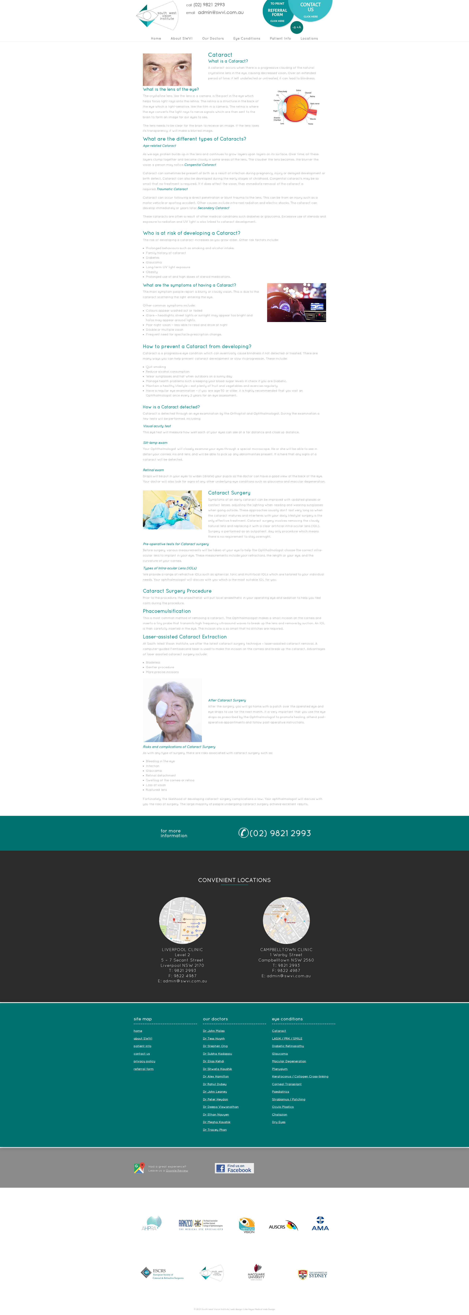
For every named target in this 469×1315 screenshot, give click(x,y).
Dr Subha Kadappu (217, 1053)
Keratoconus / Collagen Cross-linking (300, 1076)
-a (294, 27)
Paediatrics (280, 1091)
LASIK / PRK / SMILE (287, 1038)
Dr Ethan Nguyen (216, 1114)
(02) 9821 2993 (280, 833)
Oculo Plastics (283, 1106)
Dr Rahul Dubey (215, 1084)
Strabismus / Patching (288, 1099)
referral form (144, 1068)
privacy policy (144, 1061)
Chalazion (279, 1114)
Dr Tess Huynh (214, 1038)
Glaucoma (280, 1053)
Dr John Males (214, 1030)
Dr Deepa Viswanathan (221, 1106)
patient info (142, 1046)
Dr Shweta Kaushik (217, 1068)
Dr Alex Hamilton (216, 1076)
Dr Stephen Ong (215, 1046)
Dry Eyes (278, 1122)
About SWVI (182, 38)
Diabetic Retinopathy (288, 1046)
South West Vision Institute (215, 1309)
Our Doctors (213, 38)
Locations (309, 38)
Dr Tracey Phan (215, 1129)
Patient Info (280, 38)
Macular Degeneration (289, 1061)
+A (298, 27)
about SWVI (143, 1038)
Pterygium (280, 1068)
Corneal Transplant (287, 1084)
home (138, 1030)
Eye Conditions (246, 38)
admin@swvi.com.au (221, 12)
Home (156, 38)
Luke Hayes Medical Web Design (259, 1309)
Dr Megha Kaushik (216, 1122)
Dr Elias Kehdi (213, 1061)
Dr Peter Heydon (215, 1099)
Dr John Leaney (215, 1091)
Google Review (177, 1170)
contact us (142, 1053)
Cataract (279, 1030)
